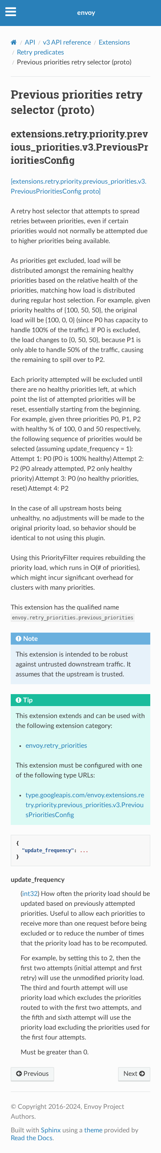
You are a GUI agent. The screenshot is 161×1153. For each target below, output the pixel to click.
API (30, 42)
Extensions (114, 42)
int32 (30, 894)
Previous (35, 1073)
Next (131, 1073)
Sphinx (51, 1130)
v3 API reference (67, 42)
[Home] (14, 42)
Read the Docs (31, 1138)
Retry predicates (40, 52)
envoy (86, 12)
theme (93, 1130)
